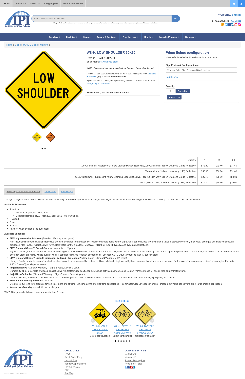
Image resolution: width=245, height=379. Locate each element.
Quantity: (170, 86)
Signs (18, 44)
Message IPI (131, 357)
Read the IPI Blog (133, 363)
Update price (172, 77)
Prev (35, 138)
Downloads (50, 191)
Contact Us (20, 3)
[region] (122, 172)
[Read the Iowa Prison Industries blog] (223, 24)
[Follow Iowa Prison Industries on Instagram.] (239, 24)
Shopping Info (51, 3)
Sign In (236, 14)
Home (7, 3)
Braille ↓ (148, 36)
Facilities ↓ (71, 36)
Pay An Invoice (72, 366)
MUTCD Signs (30, 44)
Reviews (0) (67, 191)
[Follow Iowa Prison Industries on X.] (226, 24)
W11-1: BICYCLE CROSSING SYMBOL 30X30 (122, 329)
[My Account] (241, 3)
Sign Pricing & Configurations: (182, 65)
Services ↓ (190, 36)
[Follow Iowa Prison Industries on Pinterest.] (131, 366)
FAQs (67, 353)
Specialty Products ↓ (169, 36)
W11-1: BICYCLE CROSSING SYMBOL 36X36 (145, 329)
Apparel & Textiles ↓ (107, 36)
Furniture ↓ (54, 36)
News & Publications (73, 3)
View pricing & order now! (98, 83)
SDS (67, 370)
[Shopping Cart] (234, 3)
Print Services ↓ (130, 36)
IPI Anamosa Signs (109, 61)
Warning (44, 44)
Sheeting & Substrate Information (23, 191)
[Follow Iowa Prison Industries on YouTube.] (236, 24)
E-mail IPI (236, 21)
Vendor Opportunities (75, 363)
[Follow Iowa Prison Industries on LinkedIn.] (232, 24)
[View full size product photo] (44, 90)
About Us (35, 3)
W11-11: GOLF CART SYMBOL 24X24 (100, 329)
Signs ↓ (87, 36)
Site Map (69, 373)
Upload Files (71, 360)
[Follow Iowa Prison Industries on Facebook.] (229, 24)
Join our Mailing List (135, 360)
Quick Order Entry (73, 357)
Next (52, 138)
